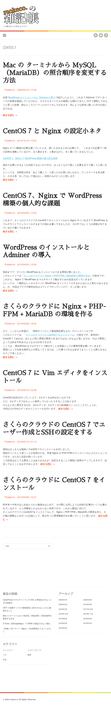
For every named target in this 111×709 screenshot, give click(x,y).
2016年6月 (87, 618)
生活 (4, 659)
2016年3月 (63, 628)
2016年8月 (63, 618)
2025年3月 (63, 599)
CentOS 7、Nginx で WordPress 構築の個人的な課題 (30, 158)
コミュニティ (8, 650)
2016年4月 (87, 623)
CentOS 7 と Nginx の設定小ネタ (52, 131)
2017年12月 (88, 609)
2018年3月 (63, 609)
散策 (29, 654)
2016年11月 (88, 613)
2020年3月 (63, 604)
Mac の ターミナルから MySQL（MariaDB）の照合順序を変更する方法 (55, 73)
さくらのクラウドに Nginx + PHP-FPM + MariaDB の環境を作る (57, 275)
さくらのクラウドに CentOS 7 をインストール (50, 334)
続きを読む (10, 115)
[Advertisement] (83, 563)
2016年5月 (63, 623)
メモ (4, 654)
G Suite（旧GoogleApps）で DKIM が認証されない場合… (27, 623)
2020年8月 (87, 599)
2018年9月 (87, 604)
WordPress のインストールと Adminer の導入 (31, 97)
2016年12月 (63, 613)
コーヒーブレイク (34, 650)
